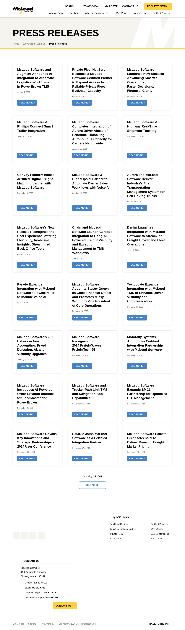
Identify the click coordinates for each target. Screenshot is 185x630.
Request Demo (157, 6)
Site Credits (18, 624)
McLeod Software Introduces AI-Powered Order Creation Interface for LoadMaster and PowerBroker (35, 394)
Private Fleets (116, 534)
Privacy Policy (47, 624)
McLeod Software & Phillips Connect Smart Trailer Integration (35, 126)
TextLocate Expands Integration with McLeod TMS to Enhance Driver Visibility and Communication (146, 293)
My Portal (112, 6)
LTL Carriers (116, 539)
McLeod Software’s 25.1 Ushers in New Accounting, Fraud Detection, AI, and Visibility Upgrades (35, 345)
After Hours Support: (41, 597)
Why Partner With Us (34, 43)
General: (36, 583)
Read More (26, 103)
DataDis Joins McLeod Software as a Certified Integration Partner (89, 438)
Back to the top (159, 624)
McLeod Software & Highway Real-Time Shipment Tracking (142, 126)
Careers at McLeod (160, 534)
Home (16, 43)
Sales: (35, 588)
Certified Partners (159, 524)
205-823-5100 (90, 6)
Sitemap (32, 624)
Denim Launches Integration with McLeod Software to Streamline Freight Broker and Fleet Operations (146, 236)
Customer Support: (41, 592)
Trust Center (157, 539)
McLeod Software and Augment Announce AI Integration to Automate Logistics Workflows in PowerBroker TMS (35, 78)
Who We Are (157, 529)
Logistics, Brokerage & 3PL (123, 529)
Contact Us (130, 6)
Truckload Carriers (119, 524)
